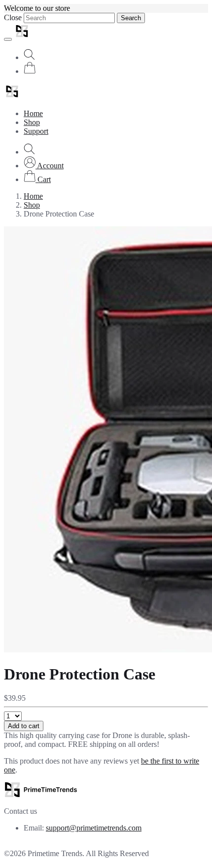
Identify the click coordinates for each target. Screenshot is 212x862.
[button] (44, 165)
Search (131, 18)
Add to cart (23, 726)
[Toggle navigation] (8, 39)
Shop (32, 122)
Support (36, 131)
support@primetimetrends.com (93, 828)
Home (33, 113)
